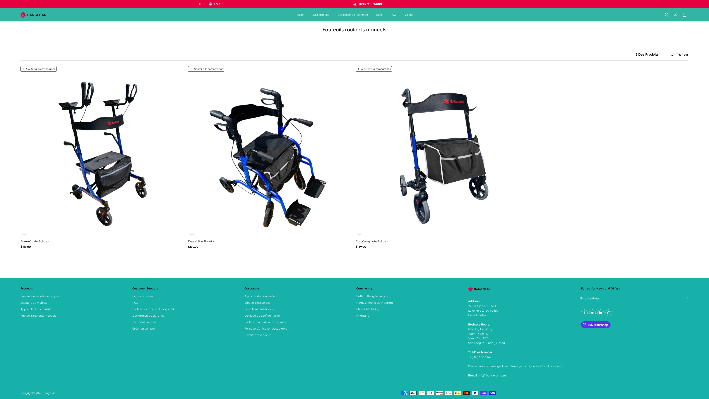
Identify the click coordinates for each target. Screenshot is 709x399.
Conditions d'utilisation (259, 309)
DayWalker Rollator (201, 241)
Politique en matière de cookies (265, 322)
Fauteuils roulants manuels (38, 315)
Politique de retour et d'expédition (154, 309)
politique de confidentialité (262, 315)
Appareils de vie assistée (36, 309)
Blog (379, 14)
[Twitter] (592, 313)
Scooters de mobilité (33, 302)
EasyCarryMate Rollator (372, 241)
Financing (362, 315)
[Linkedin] (601, 313)
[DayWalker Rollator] (270, 154)
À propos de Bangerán (259, 296)
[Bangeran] (33, 14)
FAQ (393, 14)
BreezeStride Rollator (34, 241)
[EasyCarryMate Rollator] (438, 154)
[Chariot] (684, 15)
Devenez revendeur (257, 335)
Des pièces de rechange (353, 14)
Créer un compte (143, 328)
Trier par (682, 54)
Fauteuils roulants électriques (39, 296)
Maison (299, 14)
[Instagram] (609, 313)
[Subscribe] (687, 298)
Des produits (321, 14)
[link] (522, 289)
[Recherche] (667, 15)
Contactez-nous (142, 296)
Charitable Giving (367, 309)
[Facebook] (584, 313)
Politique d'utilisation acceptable (265, 328)
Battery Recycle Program (373, 296)
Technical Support (144, 322)
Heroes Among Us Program (374, 302)
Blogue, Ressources (257, 302)
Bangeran (49, 393)
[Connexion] (676, 15)
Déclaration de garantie (148, 315)
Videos (409, 14)
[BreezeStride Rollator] (103, 154)
